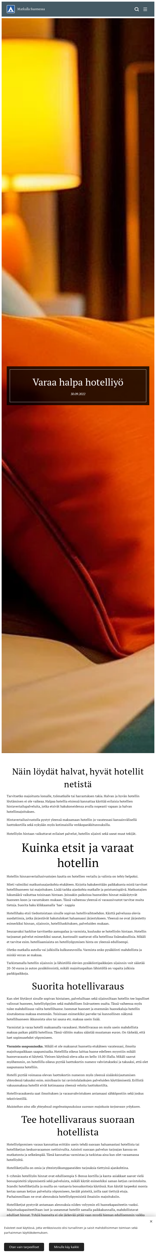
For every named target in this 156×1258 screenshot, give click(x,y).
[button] (136, 9)
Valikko (145, 9)
